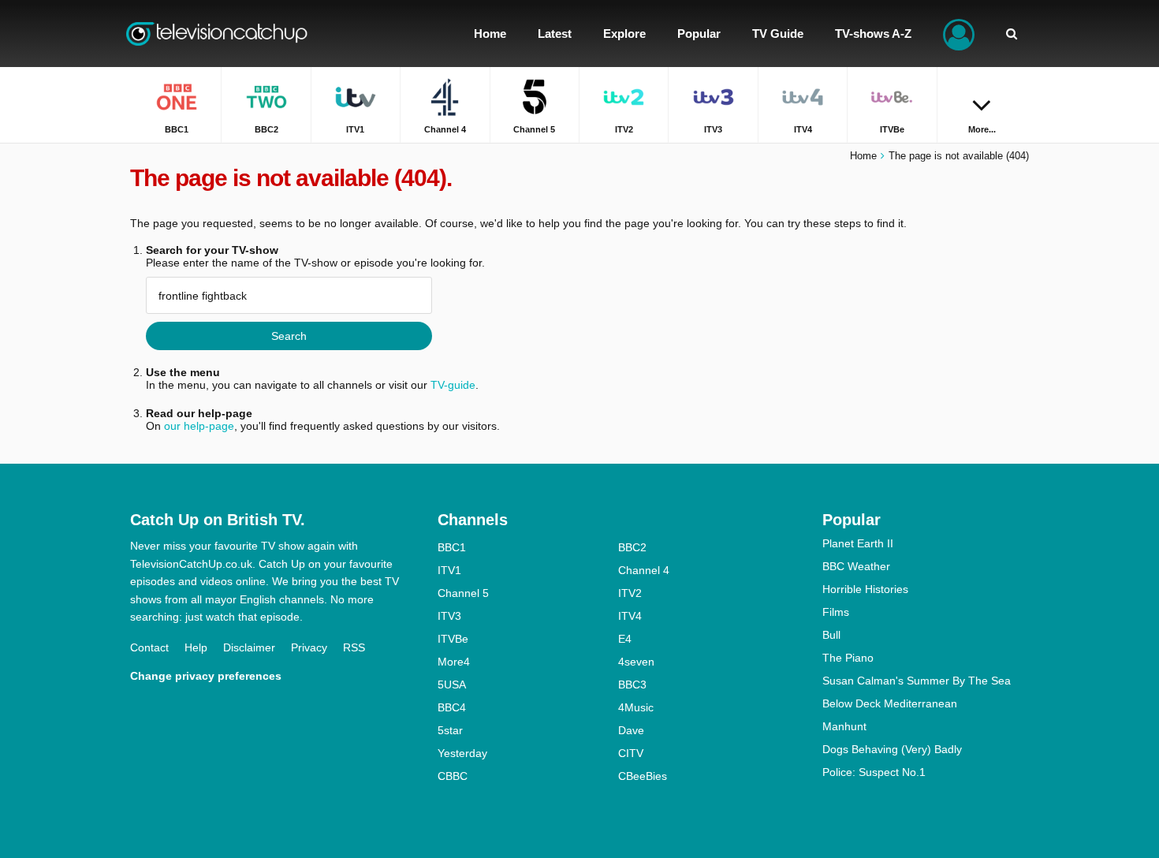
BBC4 (452, 707)
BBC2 (632, 547)
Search (289, 336)
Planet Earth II (857, 543)
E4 (625, 638)
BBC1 (452, 547)
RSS (354, 647)
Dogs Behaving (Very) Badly (892, 749)
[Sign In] (958, 33)
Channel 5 (463, 593)
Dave (631, 730)
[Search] (1011, 33)
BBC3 (632, 684)
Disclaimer (249, 647)
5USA (452, 684)
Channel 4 (643, 570)
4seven (636, 661)
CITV (630, 753)
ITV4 (630, 616)
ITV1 (449, 570)
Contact (149, 647)
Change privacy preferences (205, 676)
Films (835, 612)
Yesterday (462, 753)
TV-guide (452, 385)
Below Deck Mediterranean (889, 703)
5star (450, 730)
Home (863, 156)
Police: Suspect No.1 (874, 772)
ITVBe (453, 638)
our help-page (199, 426)
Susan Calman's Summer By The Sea (916, 680)
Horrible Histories (865, 589)
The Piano (848, 657)
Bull (831, 635)
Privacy (309, 647)
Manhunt (844, 726)
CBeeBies (642, 776)
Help (195, 647)
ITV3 (449, 616)
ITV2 (630, 593)
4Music (636, 707)
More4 (454, 661)
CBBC (453, 776)
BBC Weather (856, 566)
